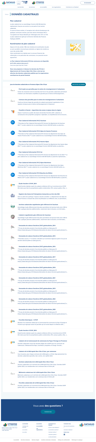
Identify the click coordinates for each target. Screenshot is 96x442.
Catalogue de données (25, 426)
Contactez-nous (48, 411)
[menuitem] (21, 7)
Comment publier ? (52, 434)
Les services (39, 423)
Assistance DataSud (68, 429)
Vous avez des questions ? (69, 426)
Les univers (24, 429)
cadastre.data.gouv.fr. (22, 63)
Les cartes (24, 432)
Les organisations (39, 429)
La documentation (52, 436)
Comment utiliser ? (52, 432)
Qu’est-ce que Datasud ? (53, 427)
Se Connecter (87, 2)
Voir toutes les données (78, 84)
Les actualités (39, 426)
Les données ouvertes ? (53, 429)
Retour (7, 14)
